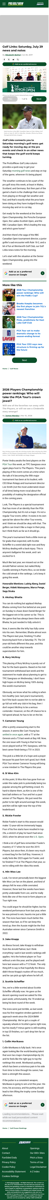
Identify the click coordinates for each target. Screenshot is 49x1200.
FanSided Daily (9, 1157)
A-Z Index (35, 1171)
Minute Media (14, 1183)
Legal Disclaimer (38, 1167)
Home (5, 369)
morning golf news (21, 170)
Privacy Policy (9, 1162)
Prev (10, 99)
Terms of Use (36, 1162)
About (5, 1148)
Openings (34, 1148)
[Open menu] (4, 3)
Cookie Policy (8, 1167)
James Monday (12, 416)
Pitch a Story (36, 1157)
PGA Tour (7, 464)
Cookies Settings (10, 1176)
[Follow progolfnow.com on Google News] (42, 273)
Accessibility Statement (14, 1171)
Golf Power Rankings (18, 1128)
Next (39, 99)
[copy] (18, 59)
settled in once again (13, 734)
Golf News (14, 369)
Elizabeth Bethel (13, 55)
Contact (6, 1153)
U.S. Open (38, 836)
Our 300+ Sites (37, 1153)
